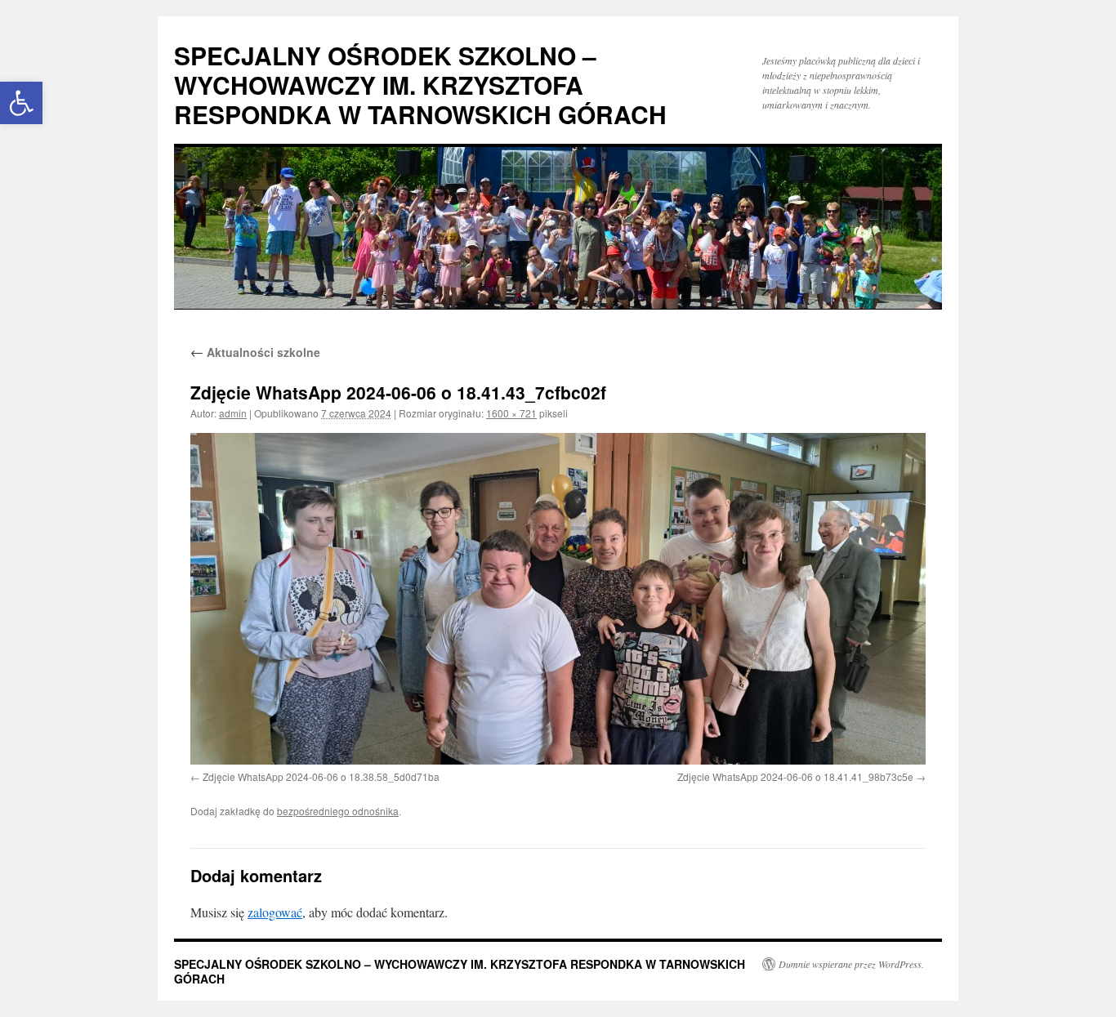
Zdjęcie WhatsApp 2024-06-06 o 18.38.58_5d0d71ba (321, 776)
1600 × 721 (511, 413)
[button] (21, 103)
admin (233, 413)
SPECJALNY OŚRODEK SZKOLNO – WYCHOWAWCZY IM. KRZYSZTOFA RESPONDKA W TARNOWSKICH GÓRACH (420, 85)
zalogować (275, 912)
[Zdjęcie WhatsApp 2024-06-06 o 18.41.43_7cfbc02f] (558, 598)
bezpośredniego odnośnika (338, 811)
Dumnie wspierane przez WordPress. (851, 963)
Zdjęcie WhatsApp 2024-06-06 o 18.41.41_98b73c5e (795, 776)
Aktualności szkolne (255, 352)
